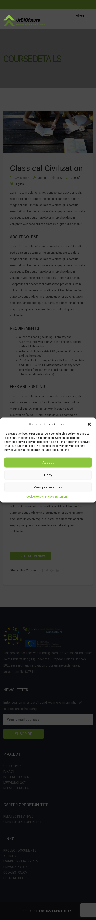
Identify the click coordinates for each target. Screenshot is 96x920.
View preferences (48, 487)
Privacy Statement (56, 496)
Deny (48, 475)
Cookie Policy (34, 496)
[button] (89, 424)
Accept (48, 462)
